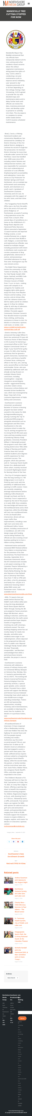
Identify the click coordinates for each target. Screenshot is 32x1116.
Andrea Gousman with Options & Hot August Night (21, 880)
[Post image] (8, 880)
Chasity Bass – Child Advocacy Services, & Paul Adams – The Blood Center (20, 907)
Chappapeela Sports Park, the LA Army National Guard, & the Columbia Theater (21, 936)
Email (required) (20, 1008)
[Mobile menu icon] (28, 3)
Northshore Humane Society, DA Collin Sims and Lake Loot (21, 892)
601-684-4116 (11, 1020)
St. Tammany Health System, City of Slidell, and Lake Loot (21, 921)
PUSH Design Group (18, 1110)
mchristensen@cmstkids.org (14, 826)
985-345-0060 (3, 1022)
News (13, 832)
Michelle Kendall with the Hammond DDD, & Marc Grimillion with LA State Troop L (21, 953)
